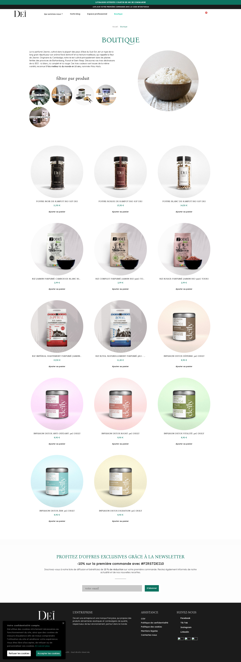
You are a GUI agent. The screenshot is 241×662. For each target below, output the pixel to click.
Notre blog (75, 14)
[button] (193, 14)
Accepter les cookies (49, 653)
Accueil (115, 27)
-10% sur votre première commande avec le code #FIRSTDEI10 (120, 7)
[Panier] (205, 14)
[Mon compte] (217, 13)
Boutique (118, 14)
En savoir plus (42, 646)
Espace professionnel (97, 14)
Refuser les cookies (19, 653)
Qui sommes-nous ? (53, 14)
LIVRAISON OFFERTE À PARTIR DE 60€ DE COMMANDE (120, 2)
